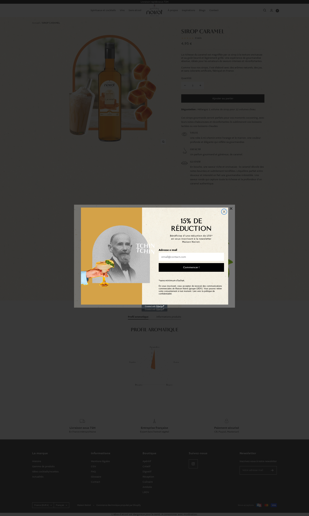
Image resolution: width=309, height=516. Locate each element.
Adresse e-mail (168, 250)
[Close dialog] (224, 211)
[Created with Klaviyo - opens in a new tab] (154, 306)
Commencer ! (191, 267)
